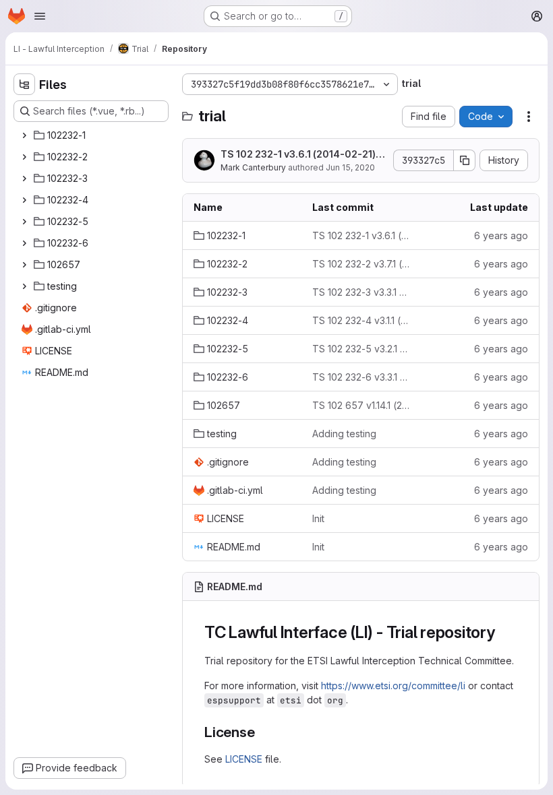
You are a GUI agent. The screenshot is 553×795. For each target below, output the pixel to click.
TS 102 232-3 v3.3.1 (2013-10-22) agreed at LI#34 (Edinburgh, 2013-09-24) (360, 292)
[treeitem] (92, 135)
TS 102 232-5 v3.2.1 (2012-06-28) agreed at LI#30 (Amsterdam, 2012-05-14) (360, 348)
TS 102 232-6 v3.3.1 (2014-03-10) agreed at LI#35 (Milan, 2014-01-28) (360, 377)
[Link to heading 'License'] (262, 732)
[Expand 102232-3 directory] (24, 178)
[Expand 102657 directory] (24, 265)
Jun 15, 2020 (350, 167)
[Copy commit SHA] (464, 160)
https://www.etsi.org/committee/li (393, 685)
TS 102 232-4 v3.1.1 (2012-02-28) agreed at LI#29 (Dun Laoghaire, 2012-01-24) (360, 320)
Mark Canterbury (253, 167)
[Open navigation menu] (40, 16)
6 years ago (501, 235)
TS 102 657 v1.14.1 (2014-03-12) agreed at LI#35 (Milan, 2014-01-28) (360, 405)
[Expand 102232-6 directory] (24, 243)
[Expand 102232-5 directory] (24, 222)
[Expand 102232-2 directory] (24, 157)
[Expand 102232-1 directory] (24, 135)
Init (318, 518)
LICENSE (243, 759)
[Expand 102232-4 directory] (24, 200)
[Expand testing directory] (24, 286)
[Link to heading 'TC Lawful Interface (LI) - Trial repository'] (504, 632)
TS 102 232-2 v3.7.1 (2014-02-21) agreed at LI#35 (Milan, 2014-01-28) (360, 263)
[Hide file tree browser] (24, 84)
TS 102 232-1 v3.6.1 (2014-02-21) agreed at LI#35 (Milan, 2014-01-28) (303, 154)
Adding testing (344, 433)
